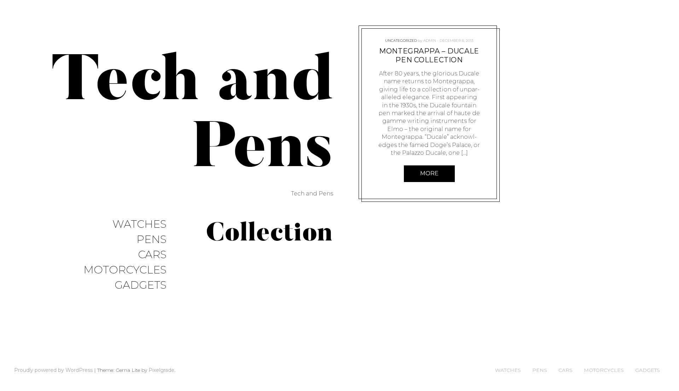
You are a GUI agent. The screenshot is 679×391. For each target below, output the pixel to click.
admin (429, 40)
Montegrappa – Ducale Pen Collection (429, 55)
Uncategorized (401, 40)
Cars (152, 255)
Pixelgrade (161, 370)
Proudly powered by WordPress (53, 370)
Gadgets (141, 285)
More (429, 173)
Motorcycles (125, 270)
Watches (139, 224)
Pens (152, 239)
